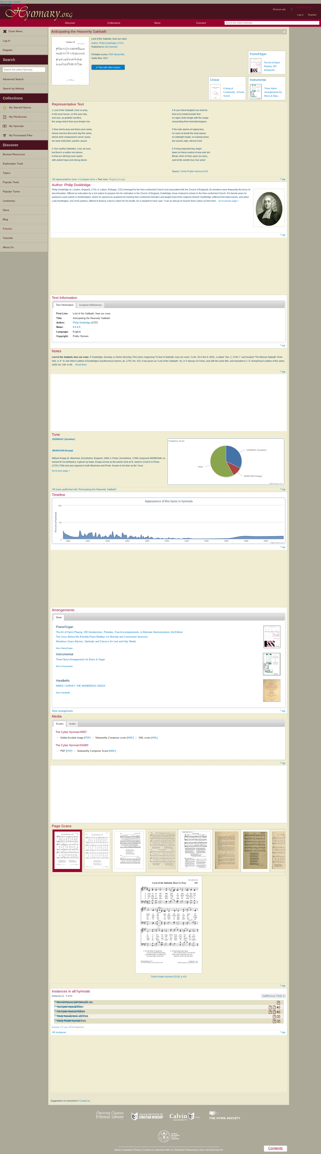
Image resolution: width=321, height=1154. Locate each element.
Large (122, 179)
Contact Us (148, 1150)
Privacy (137, 1150)
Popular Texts (11, 182)
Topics (6, 173)
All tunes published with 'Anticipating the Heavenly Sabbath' (84, 489)
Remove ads (279, 9)
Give (202, 1150)
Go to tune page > (61, 471)
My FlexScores (18, 116)
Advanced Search (13, 79)
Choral (214, 79)
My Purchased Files (20, 135)
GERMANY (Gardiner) (63, 439)
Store (157, 22)
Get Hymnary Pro (214, 1150)
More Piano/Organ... (65, 648)
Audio (72, 723)
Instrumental (258, 79)
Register (312, 15)
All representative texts (64, 179)
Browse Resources (14, 154)
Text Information (64, 305)
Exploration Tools (13, 163)
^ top (282, 179)
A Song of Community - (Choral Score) (233, 92)
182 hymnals (111, 47)
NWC (130, 737)
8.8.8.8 (76, 327)
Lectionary (9, 200)
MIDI (105, 58)
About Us (8, 247)
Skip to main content (10, 2)
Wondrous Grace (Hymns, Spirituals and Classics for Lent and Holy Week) (96, 641)
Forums (7, 228)
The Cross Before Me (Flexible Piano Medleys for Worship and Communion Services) (102, 636)
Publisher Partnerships (186, 1150)
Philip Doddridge (81, 322)
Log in (300, 15)
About (117, 1150)
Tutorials (8, 238)
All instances (59, 1032)
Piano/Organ (258, 54)
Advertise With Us (164, 1150)
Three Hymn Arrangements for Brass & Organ (80, 659)
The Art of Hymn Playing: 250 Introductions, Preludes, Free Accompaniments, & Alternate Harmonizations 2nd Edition (119, 632)
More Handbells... (64, 693)
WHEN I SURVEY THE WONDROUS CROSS (80, 685)
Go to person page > (228, 201)
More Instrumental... (65, 666)
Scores (60, 723)
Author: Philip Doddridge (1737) (107, 43)
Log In (6, 40)
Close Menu (15, 31)
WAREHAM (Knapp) (62, 450)
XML (154, 737)
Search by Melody (13, 88)
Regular (113, 179)
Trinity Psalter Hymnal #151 (194, 171)
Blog (5, 219)
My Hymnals (16, 126)
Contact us (84, 1101)
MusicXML (119, 54)
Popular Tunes (11, 191)
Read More (81, 364)
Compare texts (87, 179)
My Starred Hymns (20, 107)
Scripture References (90, 305)
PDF (111, 54)
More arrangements (62, 711)
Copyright (127, 1150)
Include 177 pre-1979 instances (68, 1027)
